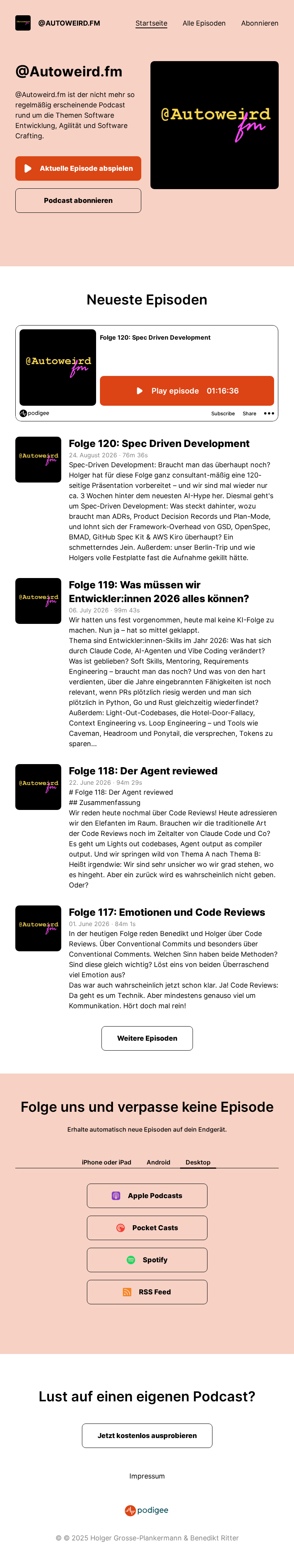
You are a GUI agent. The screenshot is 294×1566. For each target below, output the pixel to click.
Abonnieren (260, 23)
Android (158, 1162)
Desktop (198, 1162)
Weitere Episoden (147, 1038)
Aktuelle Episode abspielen (86, 168)
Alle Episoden (204, 23)
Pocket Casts (155, 1228)
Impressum (147, 1476)
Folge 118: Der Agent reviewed (143, 771)
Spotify (155, 1260)
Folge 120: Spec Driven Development (159, 443)
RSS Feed (155, 1292)
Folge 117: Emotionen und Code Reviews (167, 912)
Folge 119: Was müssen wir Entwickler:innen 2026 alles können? (159, 591)
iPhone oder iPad (106, 1162)
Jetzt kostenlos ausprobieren (147, 1436)
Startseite (151, 23)
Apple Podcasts (155, 1196)
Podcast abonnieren (78, 200)
